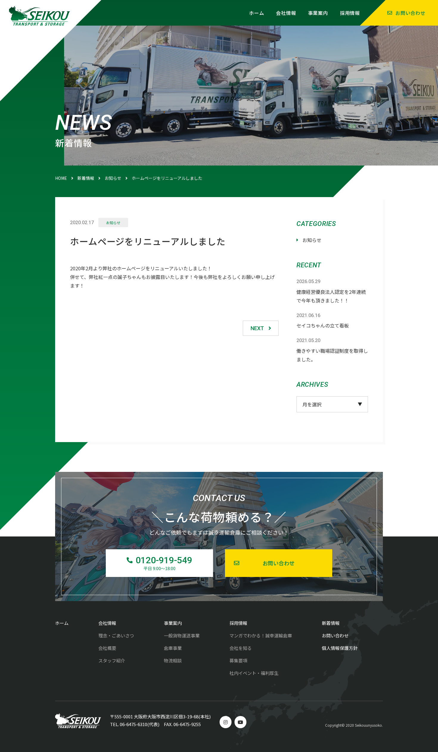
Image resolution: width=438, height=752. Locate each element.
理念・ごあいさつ (116, 635)
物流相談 (173, 660)
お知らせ (113, 178)
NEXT (257, 328)
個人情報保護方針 (340, 648)
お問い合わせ (410, 12)
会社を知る (240, 648)
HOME (61, 178)
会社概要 (107, 648)
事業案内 (318, 12)
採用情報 (350, 12)
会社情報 (286, 12)
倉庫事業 (173, 648)
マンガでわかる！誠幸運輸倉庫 (260, 635)
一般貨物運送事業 (182, 635)
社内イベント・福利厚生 (254, 673)
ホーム (256, 12)
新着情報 (85, 178)
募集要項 (238, 660)
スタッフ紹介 (111, 660)
